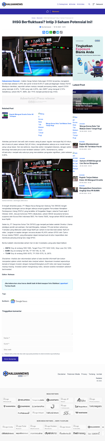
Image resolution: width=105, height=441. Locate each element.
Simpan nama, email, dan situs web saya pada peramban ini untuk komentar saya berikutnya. (32, 354)
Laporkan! (64, 283)
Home (33, 18)
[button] (89, 4)
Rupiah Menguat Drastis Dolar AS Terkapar (87, 104)
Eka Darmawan (46, 27)
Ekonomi (55, 11)
